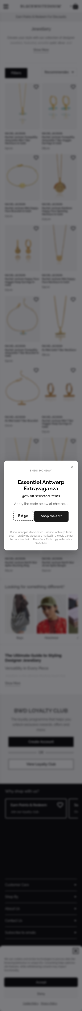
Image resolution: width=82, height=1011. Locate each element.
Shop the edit (51, 516)
